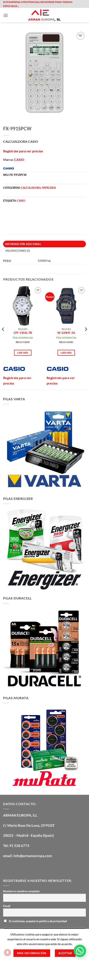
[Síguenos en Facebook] (7, 866)
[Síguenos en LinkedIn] (36, 866)
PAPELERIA (49, 187)
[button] (5, 15)
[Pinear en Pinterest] (36, 213)
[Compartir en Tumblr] (51, 213)
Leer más (22, 352)
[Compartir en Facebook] (14, 213)
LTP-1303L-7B (23, 332)
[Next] (85, 337)
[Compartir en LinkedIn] (44, 213)
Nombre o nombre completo (21, 891)
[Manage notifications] (7, 952)
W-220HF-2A (66, 332)
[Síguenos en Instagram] (14, 866)
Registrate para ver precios (23, 151)
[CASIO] (14, 369)
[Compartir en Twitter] (21, 213)
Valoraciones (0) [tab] (17, 250)
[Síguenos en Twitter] (21, 866)
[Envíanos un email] (29, 866)
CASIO (19, 159)
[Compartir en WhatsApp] (7, 213)
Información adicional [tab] (23, 244)
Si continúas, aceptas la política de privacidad (37, 921)
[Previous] (3, 337)
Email (6, 906)
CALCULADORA (31, 187)
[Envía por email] (29, 213)
